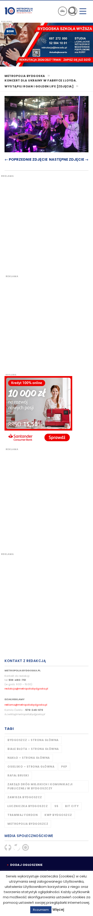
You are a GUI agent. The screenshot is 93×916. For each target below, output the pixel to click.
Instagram (25, 847)
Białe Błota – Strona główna (33, 749)
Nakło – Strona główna (28, 758)
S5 (56, 806)
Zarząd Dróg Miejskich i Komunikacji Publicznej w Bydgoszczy (40, 786)
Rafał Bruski (18, 775)
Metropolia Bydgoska (19, 10)
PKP (64, 766)
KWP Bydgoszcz (58, 815)
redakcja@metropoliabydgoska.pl (26, 688)
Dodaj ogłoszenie (26, 865)
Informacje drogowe (62, 11)
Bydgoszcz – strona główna (33, 740)
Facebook (8, 847)
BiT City (72, 806)
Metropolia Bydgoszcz (27, 824)
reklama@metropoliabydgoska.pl (26, 705)
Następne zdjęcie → (68, 159)
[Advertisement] (46, 224)
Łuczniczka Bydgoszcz (27, 806)
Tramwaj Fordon (22, 815)
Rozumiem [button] (41, 910)
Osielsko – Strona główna (30, 766)
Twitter (16, 847)
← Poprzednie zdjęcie (26, 159)
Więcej (58, 909)
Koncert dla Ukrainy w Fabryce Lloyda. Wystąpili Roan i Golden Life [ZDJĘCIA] (41, 84)
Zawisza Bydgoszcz (24, 797)
